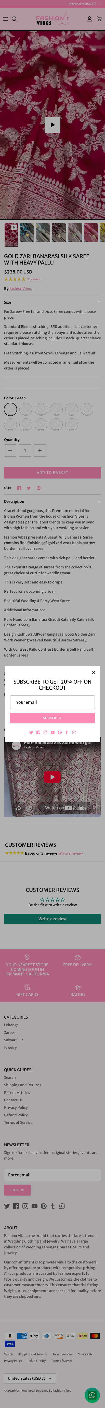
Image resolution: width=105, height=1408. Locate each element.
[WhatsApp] (74, 732)
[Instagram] (45, 732)
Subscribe (52, 718)
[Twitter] (31, 732)
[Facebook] (38, 732)
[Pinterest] (60, 732)
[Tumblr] (67, 732)
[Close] (93, 672)
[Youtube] (53, 732)
